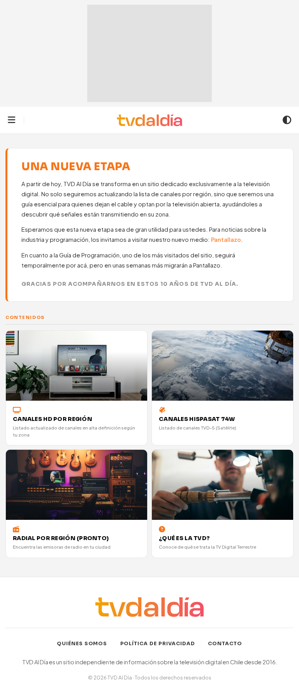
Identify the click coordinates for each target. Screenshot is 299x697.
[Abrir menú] (11, 120)
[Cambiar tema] (287, 120)
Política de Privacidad (157, 644)
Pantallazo (226, 239)
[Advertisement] (149, 53)
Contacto (225, 644)
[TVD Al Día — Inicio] (149, 120)
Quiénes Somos (82, 644)
